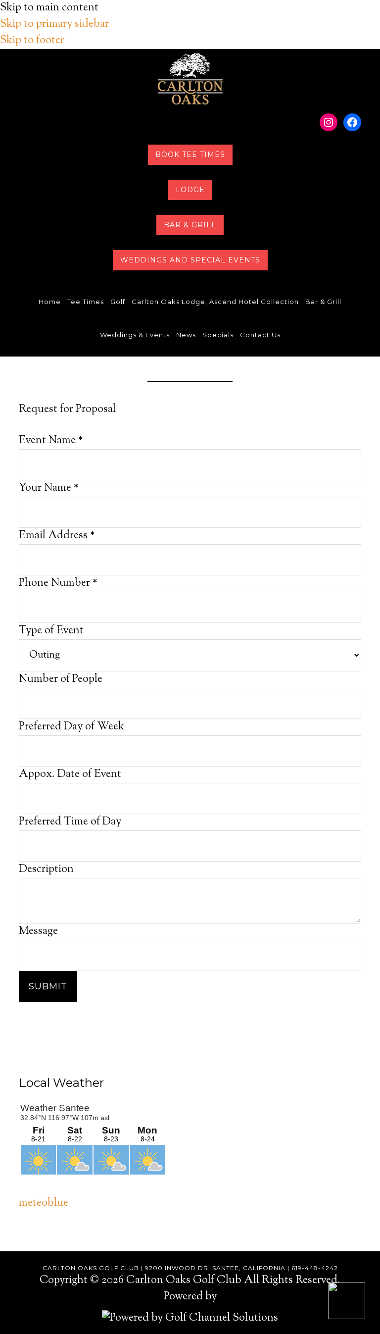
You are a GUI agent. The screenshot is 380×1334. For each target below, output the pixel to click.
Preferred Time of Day (70, 822)
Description (46, 869)
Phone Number (58, 583)
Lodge (190, 189)
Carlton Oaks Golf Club (190, 78)
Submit (48, 986)
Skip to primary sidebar (54, 24)
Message (38, 931)
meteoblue (43, 1203)
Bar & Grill (190, 224)
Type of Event (51, 631)
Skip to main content (49, 8)
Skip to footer (32, 41)
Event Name (51, 441)
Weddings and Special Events (190, 260)
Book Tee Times (190, 154)
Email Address (57, 536)
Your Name (49, 488)
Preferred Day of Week (71, 727)
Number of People (60, 679)
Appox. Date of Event (70, 774)
